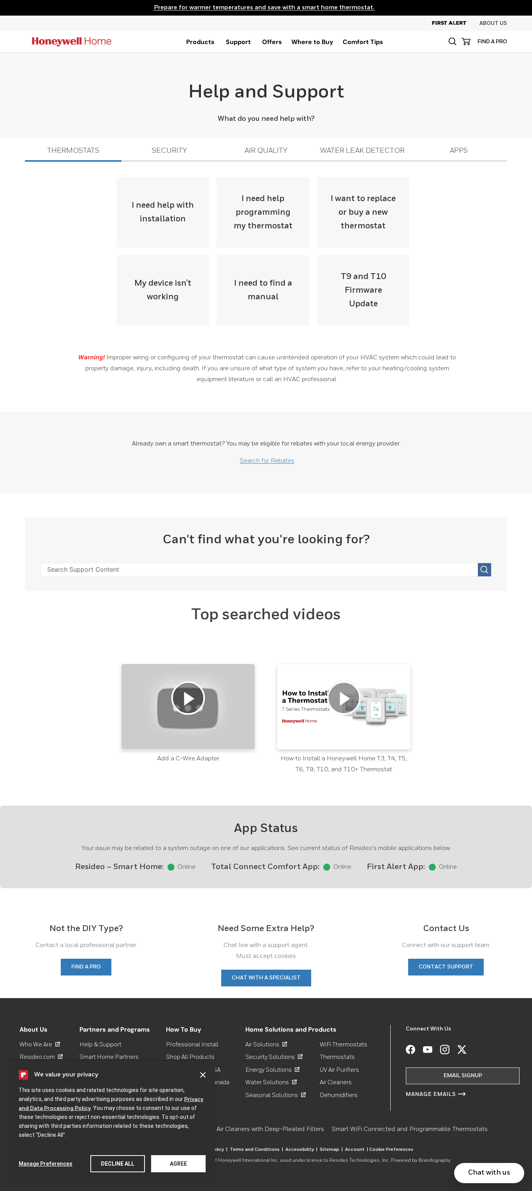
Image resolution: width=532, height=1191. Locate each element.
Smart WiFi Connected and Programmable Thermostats (410, 1129)
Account (356, 1149)
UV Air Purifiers (339, 1070)
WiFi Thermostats (343, 1045)
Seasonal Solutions (275, 1095)
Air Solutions (266, 1045)
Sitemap (331, 1149)
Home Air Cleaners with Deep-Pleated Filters (261, 1129)
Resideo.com (41, 1057)
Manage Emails (431, 1094)
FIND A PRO (492, 41)
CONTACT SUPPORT (446, 967)
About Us (493, 23)
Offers (272, 42)
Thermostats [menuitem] (73, 150)
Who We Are (39, 1045)
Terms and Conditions (256, 1149)
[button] (452, 41)
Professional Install (192, 1045)
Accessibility (301, 1149)
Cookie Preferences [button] (391, 1149)
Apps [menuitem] (459, 150)
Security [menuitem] (169, 150)
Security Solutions (274, 1057)
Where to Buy (312, 42)
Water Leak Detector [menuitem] (362, 150)
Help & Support (100, 1045)
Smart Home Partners (109, 1057)
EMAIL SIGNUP (463, 1075)
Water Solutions (271, 1082)
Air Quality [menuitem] (266, 150)
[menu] (200, 41)
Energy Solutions (272, 1070)
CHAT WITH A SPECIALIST (266, 978)
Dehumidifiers (339, 1095)
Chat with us (489, 1172)
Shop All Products (190, 1057)
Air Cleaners (336, 1082)
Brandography (435, 1160)
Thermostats (337, 1057)
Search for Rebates (267, 461)
